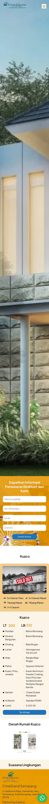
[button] (44, 6)
